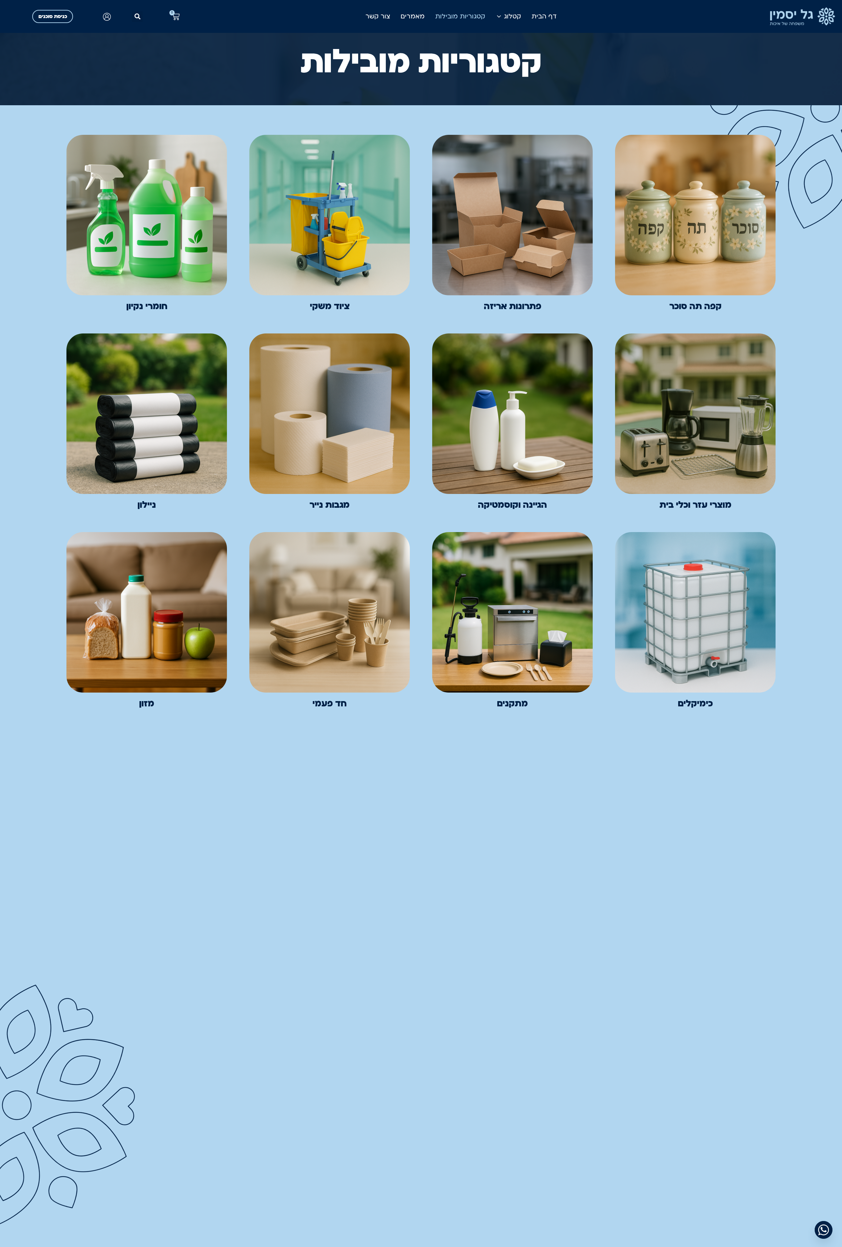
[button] (137, 16)
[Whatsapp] (823, 1230)
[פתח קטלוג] (499, 16)
